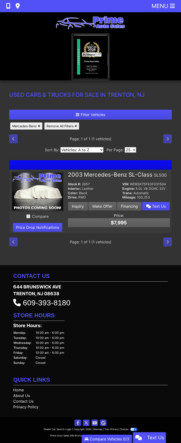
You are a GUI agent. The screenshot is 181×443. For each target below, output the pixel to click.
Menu (161, 6)
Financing (129, 206)
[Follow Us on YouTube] (94, 423)
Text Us (158, 206)
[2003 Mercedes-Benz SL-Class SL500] (37, 191)
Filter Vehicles (92, 114)
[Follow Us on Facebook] (77, 423)
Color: (73, 193)
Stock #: (74, 184)
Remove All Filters (60, 126)
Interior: (74, 188)
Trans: (127, 193)
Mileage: (129, 197)
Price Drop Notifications (37, 227)
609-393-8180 (46, 303)
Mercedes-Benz (25, 126)
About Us (21, 395)
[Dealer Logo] (90, 23)
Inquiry (78, 206)
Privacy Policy (25, 406)
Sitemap (97, 429)
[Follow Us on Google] (103, 423)
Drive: (72, 197)
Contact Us (23, 401)
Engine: (128, 188)
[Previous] (13, 138)
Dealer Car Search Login (57, 429)
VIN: (125, 184)
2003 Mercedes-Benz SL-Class (117, 174)
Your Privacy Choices (116, 429)
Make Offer (102, 206)
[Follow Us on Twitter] (86, 423)
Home (18, 390)
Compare (40, 216)
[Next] (167, 138)
